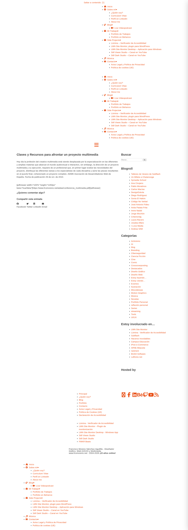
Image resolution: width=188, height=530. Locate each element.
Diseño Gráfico (138, 271)
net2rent (135, 351)
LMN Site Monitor (139, 329)
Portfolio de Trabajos (120, 34)
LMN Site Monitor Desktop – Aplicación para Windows (136, 49)
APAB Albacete (138, 348)
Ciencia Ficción (138, 256)
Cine (133, 259)
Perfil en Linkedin (119, 19)
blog (133, 247)
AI (132, 244)
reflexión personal (139, 305)
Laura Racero (137, 220)
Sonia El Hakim (138, 198)
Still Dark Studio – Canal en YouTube (128, 55)
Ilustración (136, 287)
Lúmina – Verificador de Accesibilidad (128, 43)
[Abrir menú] (96, 144)
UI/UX (134, 317)
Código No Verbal (139, 201)
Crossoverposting (139, 265)
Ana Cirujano (137, 183)
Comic (134, 262)
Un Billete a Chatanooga (142, 177)
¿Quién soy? (117, 13)
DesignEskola (137, 192)
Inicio (109, 6)
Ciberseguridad (138, 253)
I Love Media (137, 226)
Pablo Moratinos (138, 186)
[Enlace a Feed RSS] (156, 394)
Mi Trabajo (111, 31)
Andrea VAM (137, 229)
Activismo (135, 241)
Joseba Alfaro (137, 223)
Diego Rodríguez (139, 195)
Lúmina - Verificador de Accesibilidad (148, 332)
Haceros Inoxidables (140, 338)
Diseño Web (137, 275)
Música (110, 58)
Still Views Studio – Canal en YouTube (129, 52)
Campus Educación (140, 342)
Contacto (111, 61)
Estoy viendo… (138, 281)
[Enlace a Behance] (140, 394)
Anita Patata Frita (139, 207)
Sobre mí (111, 9)
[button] (133, 73)
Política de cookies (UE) (122, 67)
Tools (133, 314)
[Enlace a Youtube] (151, 394)
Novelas (135, 299)
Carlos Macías (138, 189)
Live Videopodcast (122, 28)
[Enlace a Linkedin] (134, 394)
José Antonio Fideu (140, 204)
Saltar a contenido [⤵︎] (94, 2)
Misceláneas (137, 290)
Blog (108, 25)
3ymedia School (138, 180)
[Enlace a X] (123, 394)
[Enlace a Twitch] (145, 394)
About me (115, 22)
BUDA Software (138, 354)
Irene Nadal (136, 210)
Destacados (136, 268)
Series (134, 308)
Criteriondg (136, 217)
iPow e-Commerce (139, 345)
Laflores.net (136, 357)
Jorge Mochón (138, 213)
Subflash (135, 335)
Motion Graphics (138, 293)
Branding (135, 250)
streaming (135, 311)
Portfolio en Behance (121, 37)
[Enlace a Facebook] (129, 394)
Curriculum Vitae (119, 16)
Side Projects (113, 40)
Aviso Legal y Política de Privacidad (128, 64)
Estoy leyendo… (138, 278)
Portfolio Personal (139, 302)
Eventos (135, 284)
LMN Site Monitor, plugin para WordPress (130, 46)
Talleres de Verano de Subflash (145, 174)
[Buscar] (144, 160)
